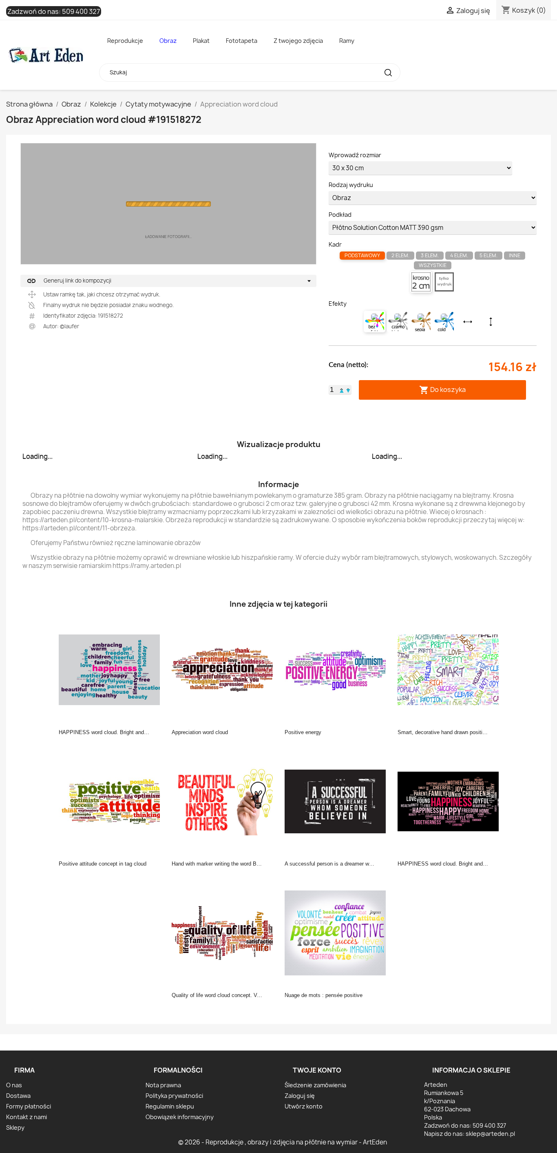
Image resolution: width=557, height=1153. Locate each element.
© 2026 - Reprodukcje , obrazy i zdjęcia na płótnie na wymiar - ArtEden (282, 1142)
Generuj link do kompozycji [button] (69, 281)
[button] (341, 389)
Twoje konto (317, 1070)
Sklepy (15, 1127)
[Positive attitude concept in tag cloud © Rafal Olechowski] (112, 801)
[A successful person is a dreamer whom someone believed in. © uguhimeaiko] (338, 801)
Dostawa (18, 1096)
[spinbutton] (332, 389)
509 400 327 (81, 11)
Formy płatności (28, 1106)
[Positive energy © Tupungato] (338, 669)
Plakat (201, 41)
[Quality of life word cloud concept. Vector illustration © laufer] (225, 932)
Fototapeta (241, 41)
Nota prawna (163, 1085)
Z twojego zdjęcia (298, 41)
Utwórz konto (304, 1106)
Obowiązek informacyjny (180, 1117)
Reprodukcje (125, 41)
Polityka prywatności (174, 1096)
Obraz (168, 41)
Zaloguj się (300, 1096)
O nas (14, 1085)
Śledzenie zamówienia (315, 1085)
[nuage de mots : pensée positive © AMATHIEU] (338, 932)
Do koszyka (442, 390)
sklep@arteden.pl (490, 1133)
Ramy (346, 41)
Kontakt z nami (26, 1117)
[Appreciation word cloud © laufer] (225, 669)
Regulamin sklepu (170, 1106)
